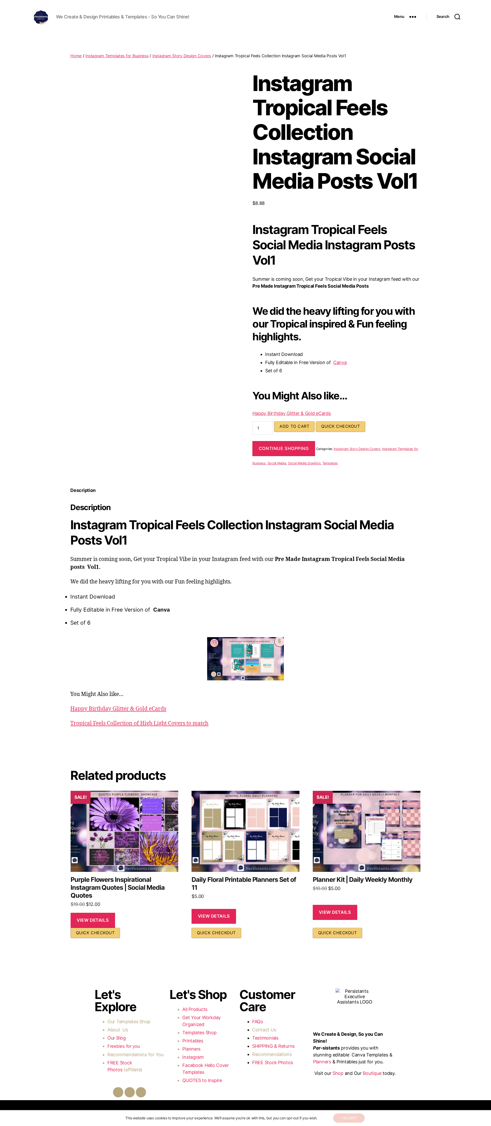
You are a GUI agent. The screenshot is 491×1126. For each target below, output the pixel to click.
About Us (117, 1029)
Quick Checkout (340, 426)
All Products (194, 1009)
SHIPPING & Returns (273, 1046)
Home (76, 55)
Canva (340, 362)
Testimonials (265, 1038)
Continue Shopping (284, 448)
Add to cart (294, 426)
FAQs (257, 1021)
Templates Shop (134, 1021)
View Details (93, 920)
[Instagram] (130, 1092)
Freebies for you (123, 1046)
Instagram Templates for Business (116, 55)
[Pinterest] (141, 1092)
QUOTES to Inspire (202, 1080)
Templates (330, 463)
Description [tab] (83, 490)
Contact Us (264, 1029)
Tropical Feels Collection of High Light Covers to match (139, 723)
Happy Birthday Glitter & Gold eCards (291, 413)
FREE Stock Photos (272, 1062)
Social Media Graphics (304, 463)
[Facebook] (118, 1092)
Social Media (276, 463)
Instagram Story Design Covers (181, 55)
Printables (192, 1040)
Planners (191, 1049)
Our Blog (117, 1038)
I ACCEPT (349, 1118)
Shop (337, 1073)
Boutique (372, 1073)
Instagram (193, 1057)
